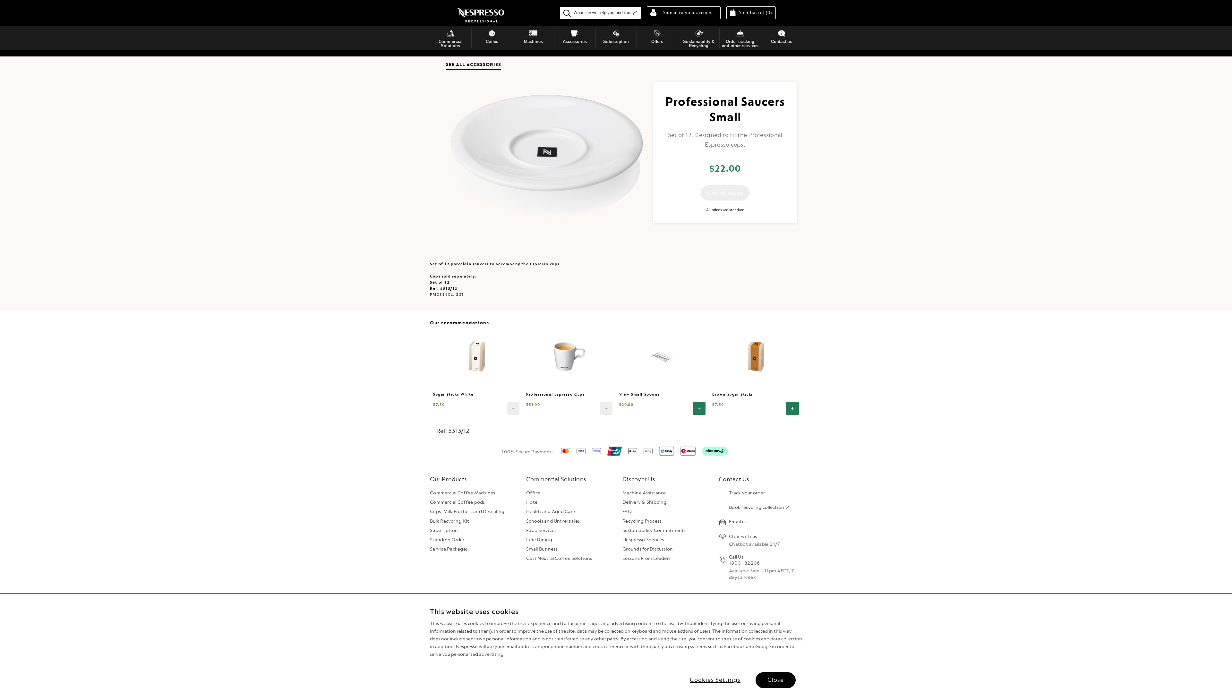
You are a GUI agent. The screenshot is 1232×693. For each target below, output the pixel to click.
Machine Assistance (644, 493)
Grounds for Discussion (647, 549)
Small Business (542, 549)
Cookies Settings (715, 680)
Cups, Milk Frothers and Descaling (467, 512)
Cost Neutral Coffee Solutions (559, 558)
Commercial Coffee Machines (462, 493)
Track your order (747, 493)
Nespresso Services (643, 540)
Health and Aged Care (550, 512)
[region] (616, 643)
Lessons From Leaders (646, 558)
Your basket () (757, 12)
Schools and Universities (553, 521)
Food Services (541, 530)
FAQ (627, 512)
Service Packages (449, 549)
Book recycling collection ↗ (759, 507)
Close (775, 680)
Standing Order (447, 540)
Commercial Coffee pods (457, 502)
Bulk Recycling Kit (449, 521)
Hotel (532, 502)
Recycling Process (641, 521)
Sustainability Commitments (654, 530)
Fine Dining (539, 540)
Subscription (444, 530)
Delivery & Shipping (644, 502)
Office (533, 493)
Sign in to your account (688, 12)
